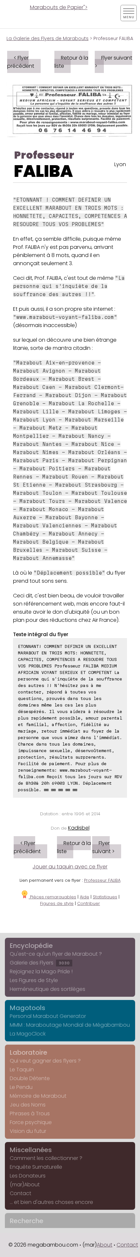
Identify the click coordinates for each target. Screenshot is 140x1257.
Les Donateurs (28, 1175)
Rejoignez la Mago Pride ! (41, 971)
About (104, 1245)
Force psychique (31, 1122)
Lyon (120, 164)
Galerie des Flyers (40, 962)
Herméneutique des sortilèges (47, 989)
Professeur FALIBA (102, 880)
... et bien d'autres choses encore (51, 1202)
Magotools (27, 1007)
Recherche (26, 1220)
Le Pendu (21, 1087)
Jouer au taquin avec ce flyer (70, 866)
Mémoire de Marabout (38, 1096)
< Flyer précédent (20, 62)
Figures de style (57, 903)
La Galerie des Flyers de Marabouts (48, 38)
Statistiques (105, 897)
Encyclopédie (31, 945)
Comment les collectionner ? (46, 1158)
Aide (84, 897)
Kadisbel (79, 828)
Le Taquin (22, 1069)
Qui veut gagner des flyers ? (45, 1060)
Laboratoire (28, 1052)
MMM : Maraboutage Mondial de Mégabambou (70, 1025)
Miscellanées (31, 1149)
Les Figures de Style (34, 980)
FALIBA (43, 171)
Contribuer (88, 903)
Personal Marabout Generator (48, 1016)
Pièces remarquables (52, 897)
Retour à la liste (71, 62)
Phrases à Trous (30, 1113)
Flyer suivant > (113, 62)
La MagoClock (28, 1033)
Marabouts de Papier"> (59, 7)
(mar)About (25, 1184)
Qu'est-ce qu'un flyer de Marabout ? (56, 954)
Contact (20, 1193)
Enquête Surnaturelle (36, 1167)
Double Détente (30, 1078)
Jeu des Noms (28, 1104)
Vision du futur (28, 1131)
